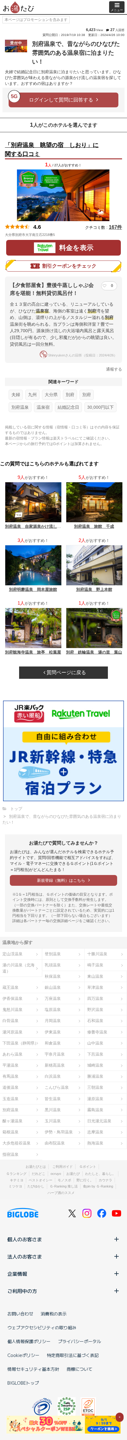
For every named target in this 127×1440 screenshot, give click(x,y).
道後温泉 (10, 1087)
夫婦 (15, 394)
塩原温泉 (53, 1009)
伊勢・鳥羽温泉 (59, 1132)
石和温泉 (95, 1020)
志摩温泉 (95, 1132)
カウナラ (105, 1180)
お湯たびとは (36, 1166)
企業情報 (17, 1273)
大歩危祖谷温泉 (16, 1143)
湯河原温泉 (12, 1032)
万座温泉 (53, 998)
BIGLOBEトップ (23, 1383)
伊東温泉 (53, 1032)
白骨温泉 (10, 1020)
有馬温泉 (10, 1076)
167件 (115, 227)
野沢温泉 (95, 1009)
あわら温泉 (12, 1054)
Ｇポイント (87, 1166)
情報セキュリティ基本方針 (33, 1369)
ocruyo (56, 1173)
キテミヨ (16, 1180)
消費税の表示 (54, 1314)
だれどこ (38, 1173)
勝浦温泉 (95, 1076)
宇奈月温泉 (55, 1054)
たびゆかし (35, 1186)
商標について (79, 1369)
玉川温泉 (53, 1121)
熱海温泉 (95, 1143)
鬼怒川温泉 (12, 1009)
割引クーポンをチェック (69, 266)
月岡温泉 (53, 1020)
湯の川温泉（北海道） (18, 968)
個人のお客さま (24, 1239)
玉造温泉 (10, 1098)
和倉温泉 (53, 1043)
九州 (32, 394)
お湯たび (73, 1173)
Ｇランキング (16, 1173)
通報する (114, 369)
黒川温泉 (53, 1110)
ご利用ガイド (62, 1166)
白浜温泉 (53, 1076)
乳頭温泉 (53, 965)
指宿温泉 (10, 1154)
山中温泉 (95, 1043)
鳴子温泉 (95, 965)
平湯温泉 (10, 1065)
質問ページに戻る (65, 672)
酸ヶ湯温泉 (12, 1121)
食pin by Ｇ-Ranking (98, 1186)
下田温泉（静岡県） (20, 1043)
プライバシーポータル (79, 1341)
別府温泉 (20, 407)
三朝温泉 (95, 1087)
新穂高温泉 (55, 1065)
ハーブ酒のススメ (61, 1193)
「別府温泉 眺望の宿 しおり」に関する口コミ (52, 149)
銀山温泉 (53, 987)
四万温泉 (95, 998)
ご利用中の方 (22, 1291)
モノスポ (64, 1180)
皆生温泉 (53, 1098)
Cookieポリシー (23, 1355)
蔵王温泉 (10, 987)
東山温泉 (95, 976)
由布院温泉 (55, 1143)
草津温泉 (95, 987)
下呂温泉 (95, 1054)
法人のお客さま (24, 1256)
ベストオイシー (40, 1180)
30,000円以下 (100, 407)
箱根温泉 (10, 1132)
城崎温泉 (95, 1065)
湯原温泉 (95, 1098)
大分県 (51, 394)
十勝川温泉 (97, 954)
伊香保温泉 (12, 998)
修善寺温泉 (97, 1032)
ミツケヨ (15, 1186)
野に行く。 (84, 1180)
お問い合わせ (20, 1314)
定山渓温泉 (12, 954)
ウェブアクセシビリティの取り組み (41, 1327)
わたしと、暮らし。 (100, 1173)
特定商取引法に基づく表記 (73, 1355)
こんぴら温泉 (57, 1087)
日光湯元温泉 (99, 1121)
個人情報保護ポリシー (29, 1341)
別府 (70, 394)
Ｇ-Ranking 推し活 (64, 1186)
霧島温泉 (95, 1110)
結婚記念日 (68, 407)
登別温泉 (53, 954)
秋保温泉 (53, 976)
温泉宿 (43, 407)
